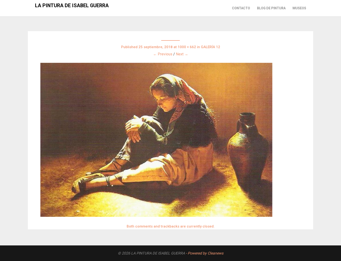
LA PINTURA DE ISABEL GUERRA (72, 5)
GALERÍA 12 (210, 47)
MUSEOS (299, 8)
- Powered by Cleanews (204, 253)
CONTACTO (241, 8)
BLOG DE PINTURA (271, 8)
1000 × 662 (187, 47)
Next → (182, 54)
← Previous (162, 54)
